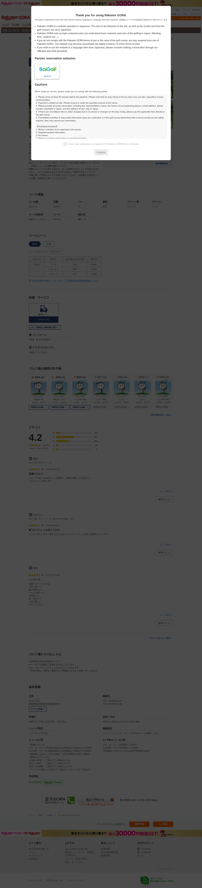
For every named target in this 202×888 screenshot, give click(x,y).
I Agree (101, 152)
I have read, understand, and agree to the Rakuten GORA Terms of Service (103, 144)
